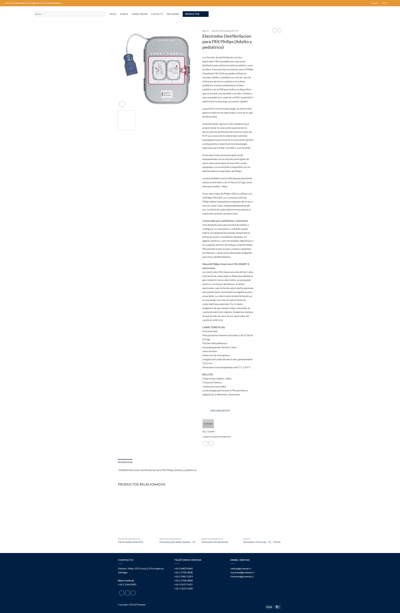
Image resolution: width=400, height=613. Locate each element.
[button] (196, 14)
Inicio (205, 31)
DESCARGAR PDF (220, 410)
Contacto (374, 3)
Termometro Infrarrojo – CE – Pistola (261, 542)
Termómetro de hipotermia (214, 542)
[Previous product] (280, 30)
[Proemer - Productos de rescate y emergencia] (15, 14)
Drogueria (173, 14)
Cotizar (208, 423)
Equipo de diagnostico (225, 31)
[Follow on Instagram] (393, 3)
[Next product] (274, 30)
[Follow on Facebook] (390, 3)
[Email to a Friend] (210, 443)
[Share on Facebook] (205, 443)
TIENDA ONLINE (139, 14)
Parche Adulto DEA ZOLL (130, 542)
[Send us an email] (396, 3)
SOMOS (124, 14)
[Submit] (103, 14)
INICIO (113, 14)
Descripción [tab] (125, 462)
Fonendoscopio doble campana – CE (177, 542)
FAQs (384, 3)
